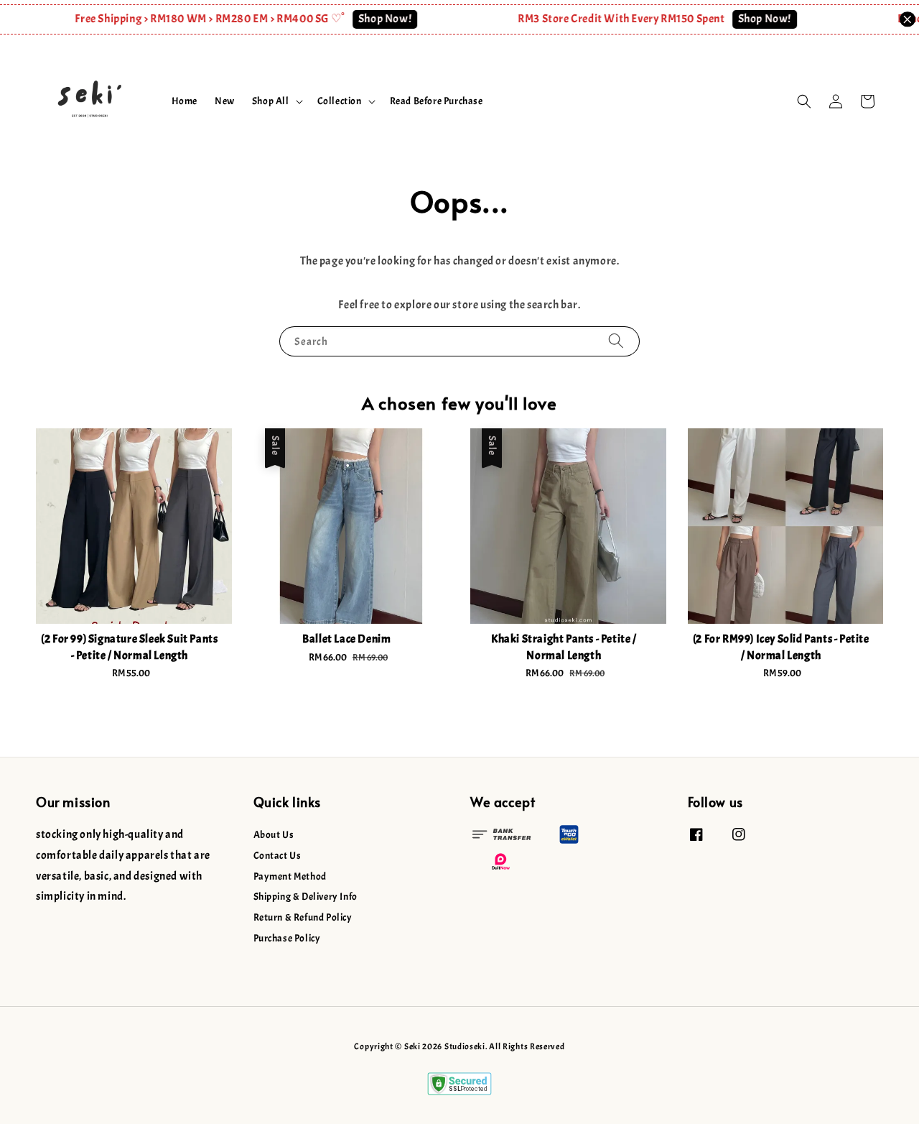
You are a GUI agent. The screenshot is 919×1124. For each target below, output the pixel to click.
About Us (273, 835)
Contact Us (277, 855)
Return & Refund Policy (303, 917)
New (225, 101)
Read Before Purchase (436, 101)
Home (184, 101)
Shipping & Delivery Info (305, 896)
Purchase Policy (287, 938)
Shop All (270, 101)
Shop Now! (371, 18)
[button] (804, 101)
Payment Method (290, 876)
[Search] (616, 341)
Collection (339, 101)
